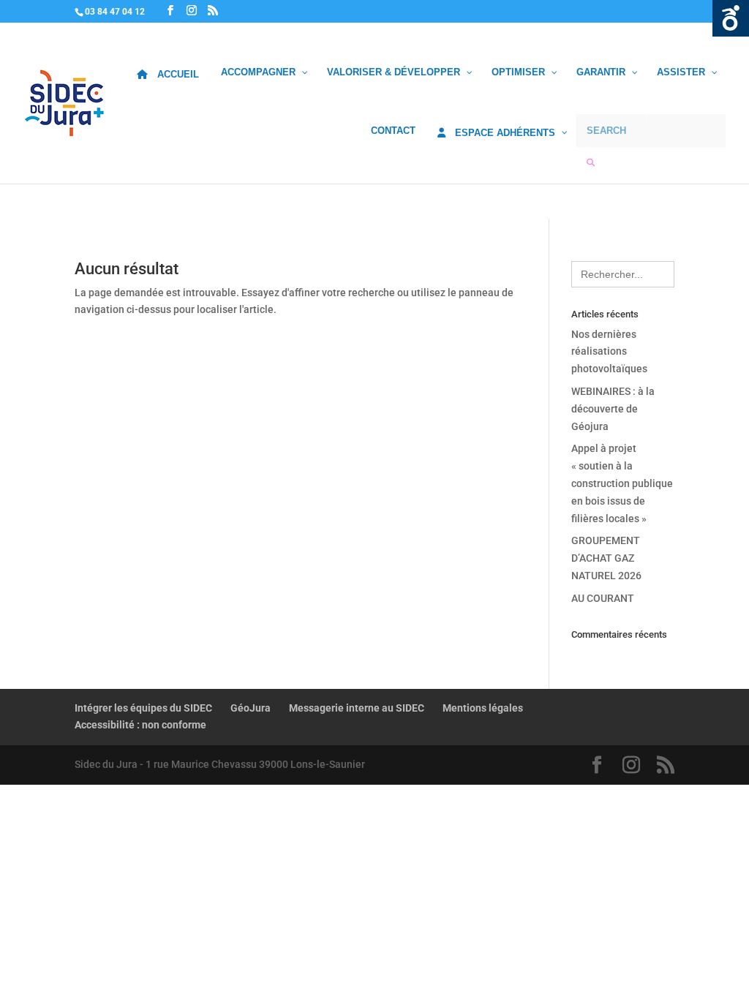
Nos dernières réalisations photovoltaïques (609, 351)
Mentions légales (483, 708)
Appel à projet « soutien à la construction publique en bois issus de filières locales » (622, 483)
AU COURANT (602, 598)
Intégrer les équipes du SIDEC (143, 708)
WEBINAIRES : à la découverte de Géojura (613, 408)
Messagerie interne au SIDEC (356, 708)
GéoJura (250, 708)
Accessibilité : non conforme (140, 725)
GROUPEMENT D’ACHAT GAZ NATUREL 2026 (606, 558)
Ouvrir (730, 18)
